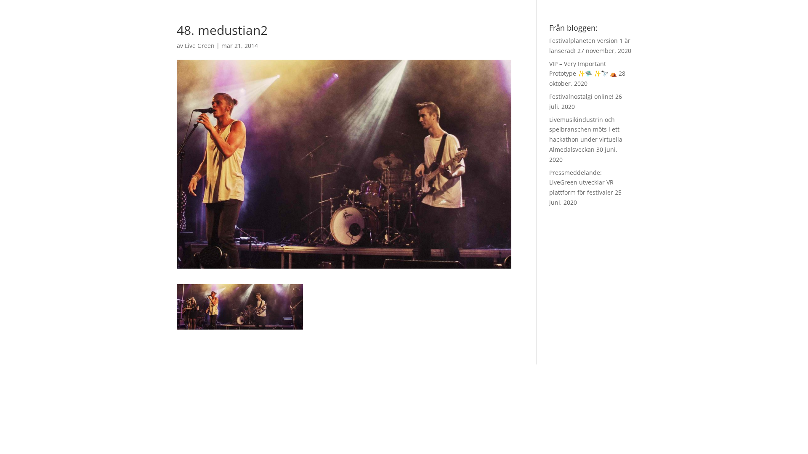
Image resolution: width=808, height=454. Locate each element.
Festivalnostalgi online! (581, 96)
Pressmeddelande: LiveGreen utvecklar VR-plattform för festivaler (582, 183)
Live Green (200, 46)
